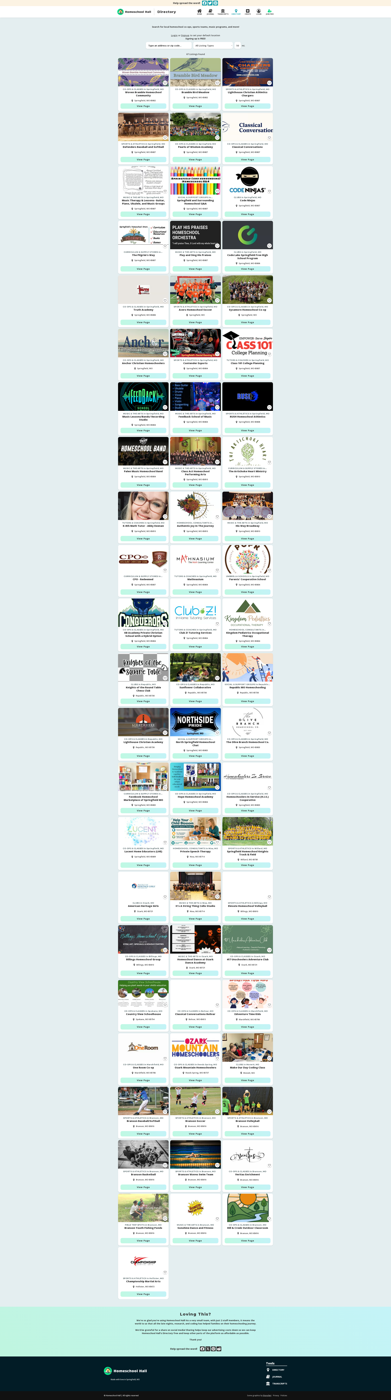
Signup (185, 35)
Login (174, 35)
